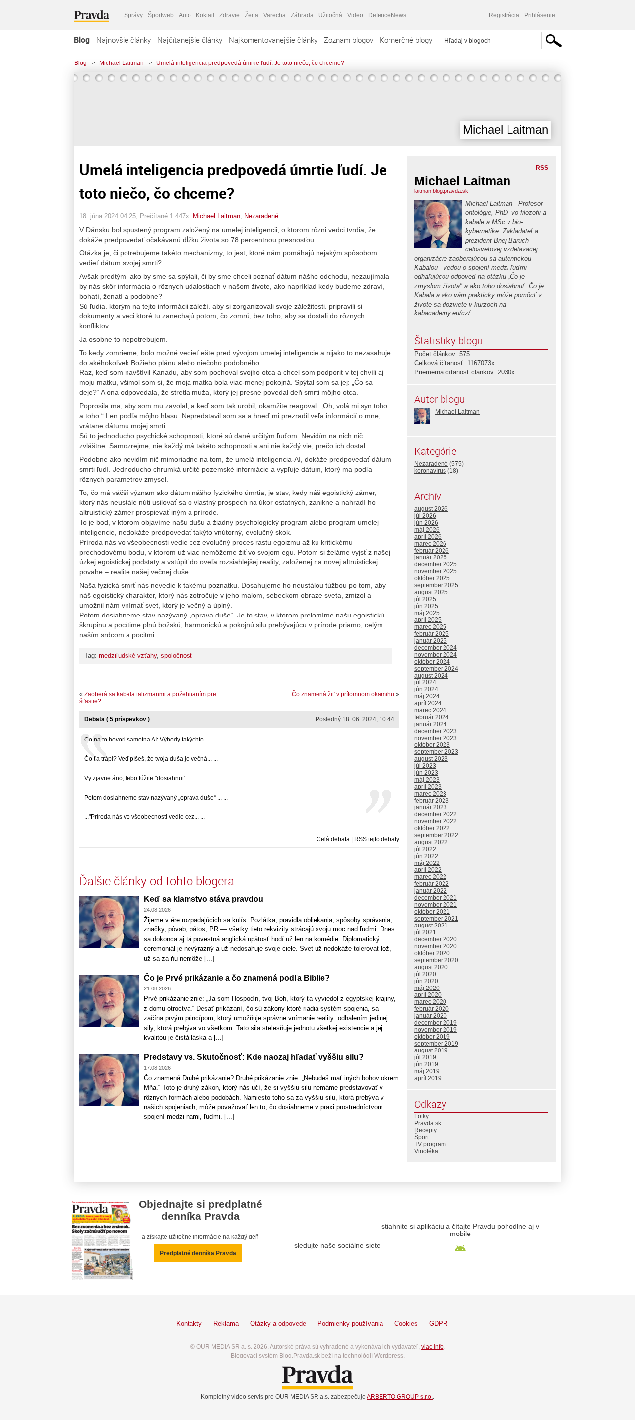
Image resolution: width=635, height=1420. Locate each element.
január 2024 (430, 724)
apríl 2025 (428, 620)
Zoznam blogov (348, 40)
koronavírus (430, 470)
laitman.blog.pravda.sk (441, 191)
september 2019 (436, 1043)
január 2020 (430, 1015)
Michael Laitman (121, 63)
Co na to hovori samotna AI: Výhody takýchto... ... (149, 739)
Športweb (161, 15)
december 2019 (435, 1022)
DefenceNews (387, 15)
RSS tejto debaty (376, 839)
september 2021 (436, 918)
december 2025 (435, 564)
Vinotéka (426, 1151)
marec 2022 (430, 876)
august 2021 (431, 925)
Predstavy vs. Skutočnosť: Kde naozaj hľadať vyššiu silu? (254, 1057)
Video (355, 15)
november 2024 (435, 654)
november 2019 (435, 1029)
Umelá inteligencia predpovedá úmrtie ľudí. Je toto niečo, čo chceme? (250, 63)
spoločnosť (176, 655)
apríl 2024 (428, 703)
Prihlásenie (539, 15)
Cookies (406, 1323)
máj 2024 (427, 696)
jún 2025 (426, 606)
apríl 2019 (428, 1078)
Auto (185, 15)
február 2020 (431, 1008)
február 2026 (431, 550)
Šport (421, 1137)
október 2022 (432, 828)
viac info (432, 1346)
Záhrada (302, 15)
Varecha (274, 15)
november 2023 (435, 738)
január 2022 (430, 890)
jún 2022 (426, 856)
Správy (133, 15)
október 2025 (432, 578)
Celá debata (333, 839)
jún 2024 (426, 689)
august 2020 (431, 967)
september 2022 (436, 835)
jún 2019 (426, 1064)
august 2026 (431, 508)
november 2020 (435, 946)
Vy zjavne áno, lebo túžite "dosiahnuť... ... (139, 778)
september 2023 (436, 751)
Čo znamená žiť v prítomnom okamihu (343, 694)
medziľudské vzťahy (128, 655)
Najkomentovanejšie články (273, 40)
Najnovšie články (123, 40)
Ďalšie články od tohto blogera (156, 881)
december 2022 (435, 814)
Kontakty (189, 1323)
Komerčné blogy (406, 40)
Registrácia (504, 15)
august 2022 (431, 842)
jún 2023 (426, 772)
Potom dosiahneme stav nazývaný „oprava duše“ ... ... (156, 797)
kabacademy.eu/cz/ (442, 313)
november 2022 (435, 821)
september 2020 (436, 960)
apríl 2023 (428, 786)
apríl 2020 (428, 994)
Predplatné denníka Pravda (198, 1253)
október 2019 (432, 1036)
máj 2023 (427, 779)
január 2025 (430, 640)
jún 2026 (426, 522)
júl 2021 (425, 932)
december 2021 (435, 897)
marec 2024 (430, 710)
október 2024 (432, 661)
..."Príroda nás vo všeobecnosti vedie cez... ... (144, 816)
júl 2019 (425, 1057)
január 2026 (430, 557)
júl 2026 (425, 515)
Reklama (226, 1323)
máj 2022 (427, 863)
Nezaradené (261, 216)
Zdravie (229, 15)
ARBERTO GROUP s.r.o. (400, 1396)
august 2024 (431, 675)
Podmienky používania (350, 1323)
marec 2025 (430, 626)
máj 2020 (427, 988)
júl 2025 (425, 599)
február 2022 (431, 883)
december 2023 (435, 731)
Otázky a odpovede (278, 1323)
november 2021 (435, 904)
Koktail (205, 15)
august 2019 (431, 1050)
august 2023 (431, 758)
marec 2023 (430, 793)
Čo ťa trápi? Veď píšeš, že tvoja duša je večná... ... (151, 758)
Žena (251, 15)
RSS (542, 167)
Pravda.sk (427, 1123)
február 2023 (431, 800)
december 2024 (435, 647)
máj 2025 (427, 613)
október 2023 (432, 744)
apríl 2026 (428, 536)
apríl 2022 (428, 869)
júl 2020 (425, 974)
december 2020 (435, 939)
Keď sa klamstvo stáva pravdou (203, 899)
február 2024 (431, 717)
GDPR (438, 1323)
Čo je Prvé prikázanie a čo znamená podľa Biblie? (237, 978)
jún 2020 (426, 981)
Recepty (425, 1130)
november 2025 (435, 571)
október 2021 (432, 911)
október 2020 (432, 953)
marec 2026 (430, 543)
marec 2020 (430, 1001)
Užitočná (330, 15)
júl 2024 (425, 682)
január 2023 (430, 807)
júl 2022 (425, 849)
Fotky (421, 1116)
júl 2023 (425, 765)
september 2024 (436, 668)
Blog (82, 39)
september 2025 (436, 585)
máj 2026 (427, 529)
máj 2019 (427, 1071)
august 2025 (431, 592)
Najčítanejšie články (189, 40)
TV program (430, 1144)
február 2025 (431, 633)
